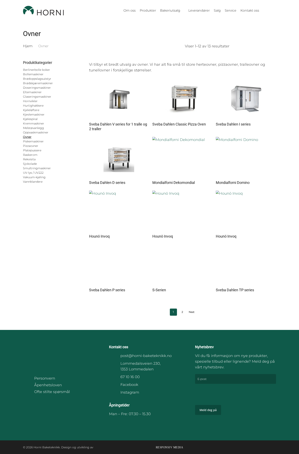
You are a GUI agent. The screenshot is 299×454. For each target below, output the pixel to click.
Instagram (129, 392)
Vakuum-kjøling (34, 177)
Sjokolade (30, 163)
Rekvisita (29, 159)
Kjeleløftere (31, 110)
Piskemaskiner (33, 141)
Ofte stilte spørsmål (52, 392)
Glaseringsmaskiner (37, 96)
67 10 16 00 (130, 377)
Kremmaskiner (33, 123)
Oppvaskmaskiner (35, 132)
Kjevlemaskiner (34, 114)
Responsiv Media (169, 447)
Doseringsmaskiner (37, 87)
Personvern (44, 378)
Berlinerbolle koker (36, 69)
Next (191, 311)
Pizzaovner (30, 145)
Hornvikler (30, 101)
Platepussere (32, 150)
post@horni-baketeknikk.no (146, 356)
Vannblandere (33, 181)
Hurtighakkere (33, 105)
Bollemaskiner (33, 74)
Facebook (129, 384)
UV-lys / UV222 (33, 172)
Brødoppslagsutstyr (37, 78)
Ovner (27, 137)
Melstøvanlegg (33, 128)
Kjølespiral (30, 119)
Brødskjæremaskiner (38, 83)
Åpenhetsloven (48, 385)
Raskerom (30, 154)
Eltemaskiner (32, 92)
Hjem (28, 46)
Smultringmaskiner (37, 168)
